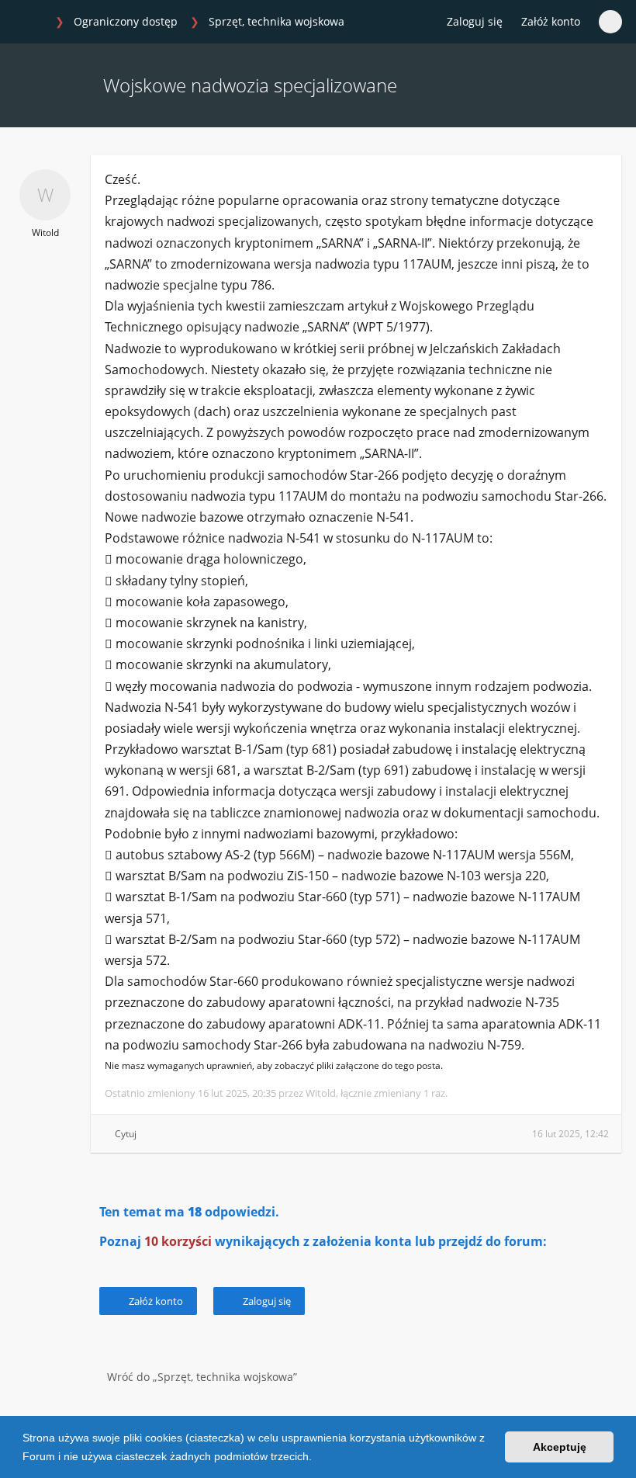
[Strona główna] (30, 22)
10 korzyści (178, 1241)
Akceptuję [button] (559, 1447)
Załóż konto (550, 21)
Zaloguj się (265, 1301)
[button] (317, 1457)
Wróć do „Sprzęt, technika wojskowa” (202, 1376)
